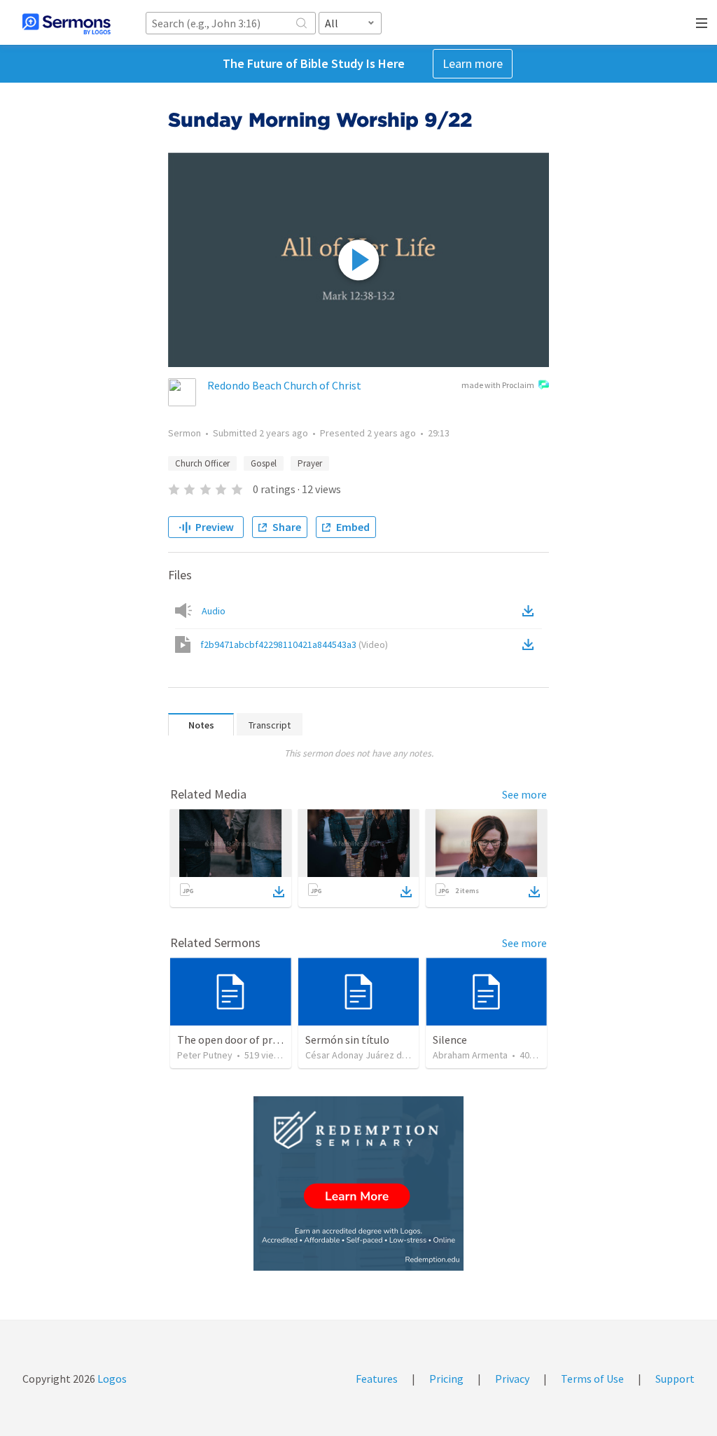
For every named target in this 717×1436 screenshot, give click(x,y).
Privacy (512, 1379)
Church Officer (202, 463)
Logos (111, 1379)
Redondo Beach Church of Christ (284, 385)
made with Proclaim (497, 385)
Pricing (446, 1379)
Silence (450, 1040)
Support (675, 1379)
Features (377, 1379)
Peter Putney (204, 1055)
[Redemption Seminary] (358, 1183)
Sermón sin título (347, 1040)
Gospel (264, 463)
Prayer (310, 463)
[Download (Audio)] (531, 610)
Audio (213, 611)
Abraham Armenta (470, 1055)
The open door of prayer (235, 1040)
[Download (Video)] (531, 644)
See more (524, 794)
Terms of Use (592, 1379)
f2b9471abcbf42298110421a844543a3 (294, 644)
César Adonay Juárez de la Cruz (371, 1055)
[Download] (278, 892)
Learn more (473, 63)
